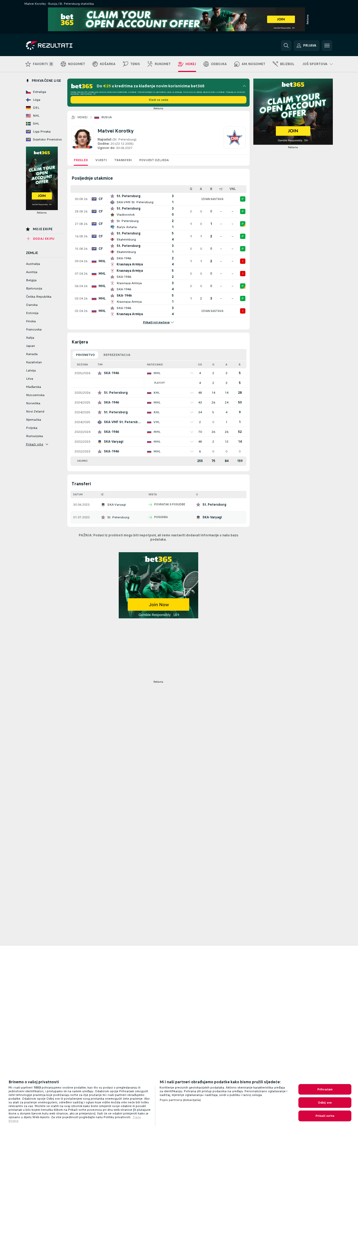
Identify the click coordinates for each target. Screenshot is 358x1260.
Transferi (123, 160)
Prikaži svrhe (324, 1116)
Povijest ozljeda (154, 160)
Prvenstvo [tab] (85, 355)
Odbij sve (325, 1102)
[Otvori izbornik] (327, 45)
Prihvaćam (325, 1089)
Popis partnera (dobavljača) (180, 1100)
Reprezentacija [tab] (116, 355)
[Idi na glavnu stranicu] (62, 45)
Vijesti (101, 160)
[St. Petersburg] (234, 138)
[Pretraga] (286, 45)
